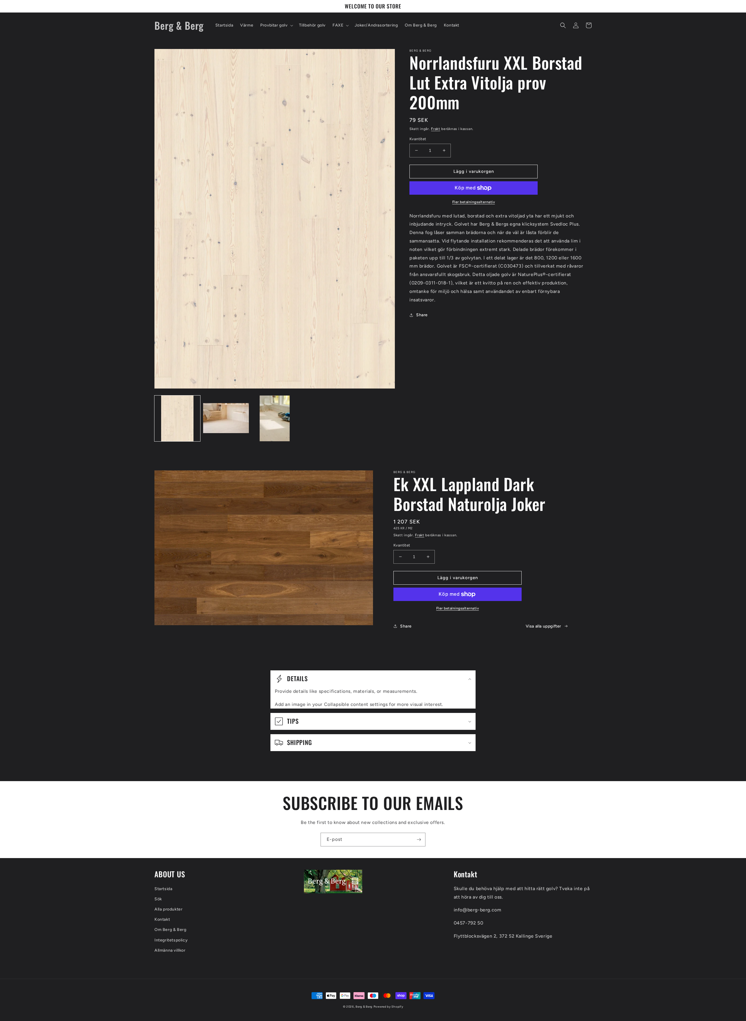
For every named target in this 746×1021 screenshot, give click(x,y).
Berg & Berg (364, 1006)
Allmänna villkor (170, 950)
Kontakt (162, 919)
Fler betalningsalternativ (473, 202)
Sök (158, 899)
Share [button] (422, 314)
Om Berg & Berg (170, 929)
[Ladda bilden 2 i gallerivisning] (226, 418)
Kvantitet (417, 139)
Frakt (435, 129)
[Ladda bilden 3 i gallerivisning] (275, 418)
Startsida (163, 888)
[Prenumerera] (418, 839)
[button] (276, 25)
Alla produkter (168, 909)
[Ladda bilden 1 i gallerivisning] (177, 418)
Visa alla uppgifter (543, 626)
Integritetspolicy (171, 940)
